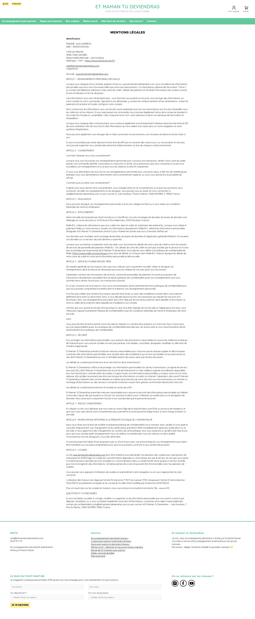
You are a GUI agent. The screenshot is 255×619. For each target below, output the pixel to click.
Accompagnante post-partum (19, 21)
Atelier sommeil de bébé (102, 553)
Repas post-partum (51, 21)
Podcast (16, 4)
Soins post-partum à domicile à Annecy (110, 544)
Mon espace (234, 11)
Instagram (175, 583)
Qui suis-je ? (136, 21)
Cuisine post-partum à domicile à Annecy (111, 541)
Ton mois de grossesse (98, 593)
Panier (246, 11)
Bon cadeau (72, 21)
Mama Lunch (90, 21)
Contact (151, 21)
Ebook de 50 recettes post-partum (108, 550)
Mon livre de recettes (113, 21)
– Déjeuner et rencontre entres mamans (123, 547)
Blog (5, 4)
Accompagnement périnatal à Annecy (109, 538)
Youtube (191, 583)
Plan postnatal (98, 556)
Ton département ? (18, 593)
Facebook (183, 583)
